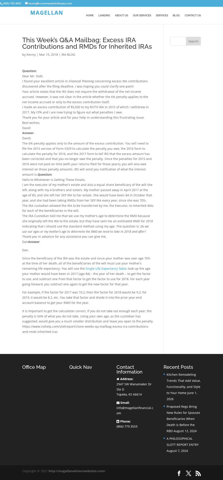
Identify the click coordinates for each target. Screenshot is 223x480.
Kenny (31, 54)
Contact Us (193, 15)
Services (162, 15)
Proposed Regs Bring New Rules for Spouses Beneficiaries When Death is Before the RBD (183, 418)
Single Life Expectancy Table (106, 268)
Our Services (142, 15)
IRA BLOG (68, 54)
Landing (104, 15)
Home (90, 15)
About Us (121, 15)
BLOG (176, 15)
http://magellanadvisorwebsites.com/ (77, 471)
